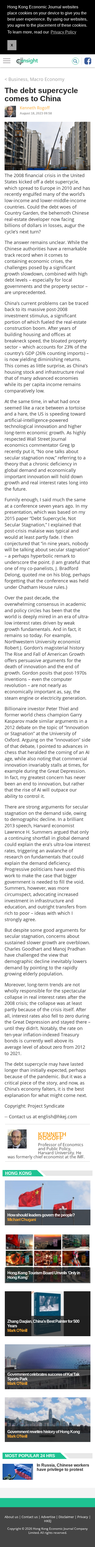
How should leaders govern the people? (41, 1215)
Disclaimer (66, 1517)
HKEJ (47, 1521)
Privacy (82, 1517)
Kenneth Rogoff (35, 108)
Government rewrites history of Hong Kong (43, 1432)
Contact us (30, 1517)
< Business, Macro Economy (34, 79)
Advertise (48, 1517)
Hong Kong (18, 1173)
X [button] (12, 45)
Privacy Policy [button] (63, 32)
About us (11, 1517)
